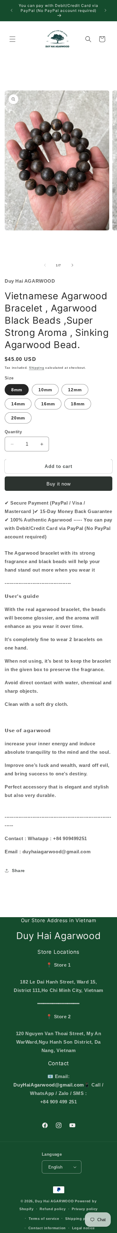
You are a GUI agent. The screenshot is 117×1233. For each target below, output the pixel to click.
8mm (16, 389)
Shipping (36, 367)
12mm (75, 389)
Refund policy (53, 1209)
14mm (18, 403)
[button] (12, 39)
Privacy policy (85, 1209)
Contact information (47, 1228)
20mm (18, 417)
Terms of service (44, 1218)
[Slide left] (45, 265)
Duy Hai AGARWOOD (54, 1201)
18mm (78, 403)
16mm (48, 403)
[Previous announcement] (11, 10)
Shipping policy (80, 1218)
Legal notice (83, 1228)
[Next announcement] (105, 10)
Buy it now (58, 483)
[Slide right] (72, 265)
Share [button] (18, 870)
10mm (45, 389)
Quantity (13, 431)
